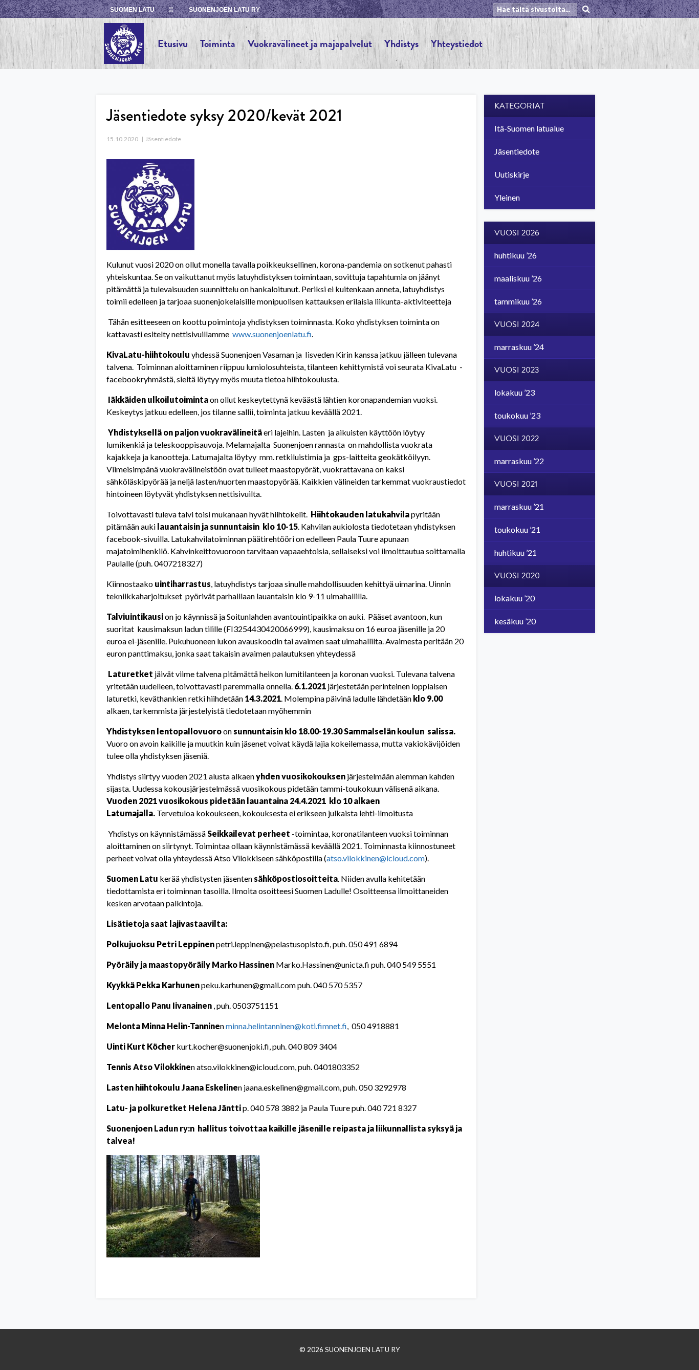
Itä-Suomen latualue (529, 128)
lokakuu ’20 (514, 598)
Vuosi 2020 (517, 576)
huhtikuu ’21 (515, 552)
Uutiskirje (511, 174)
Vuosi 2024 (516, 324)
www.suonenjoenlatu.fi (272, 334)
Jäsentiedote (163, 139)
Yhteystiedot (457, 43)
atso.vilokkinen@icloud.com (375, 858)
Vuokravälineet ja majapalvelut (310, 43)
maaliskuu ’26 (518, 278)
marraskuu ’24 (519, 347)
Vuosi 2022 (516, 438)
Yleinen (507, 197)
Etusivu (173, 43)
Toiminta (217, 43)
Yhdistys (401, 43)
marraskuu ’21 (519, 506)
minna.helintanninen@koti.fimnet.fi (286, 1026)
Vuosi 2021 (515, 484)
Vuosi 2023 (516, 370)
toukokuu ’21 (517, 529)
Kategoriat (519, 106)
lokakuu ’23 (514, 392)
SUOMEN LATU (132, 9)
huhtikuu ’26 (515, 255)
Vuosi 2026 (516, 233)
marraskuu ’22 (519, 461)
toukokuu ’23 (517, 415)
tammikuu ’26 (518, 301)
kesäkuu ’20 (515, 621)
